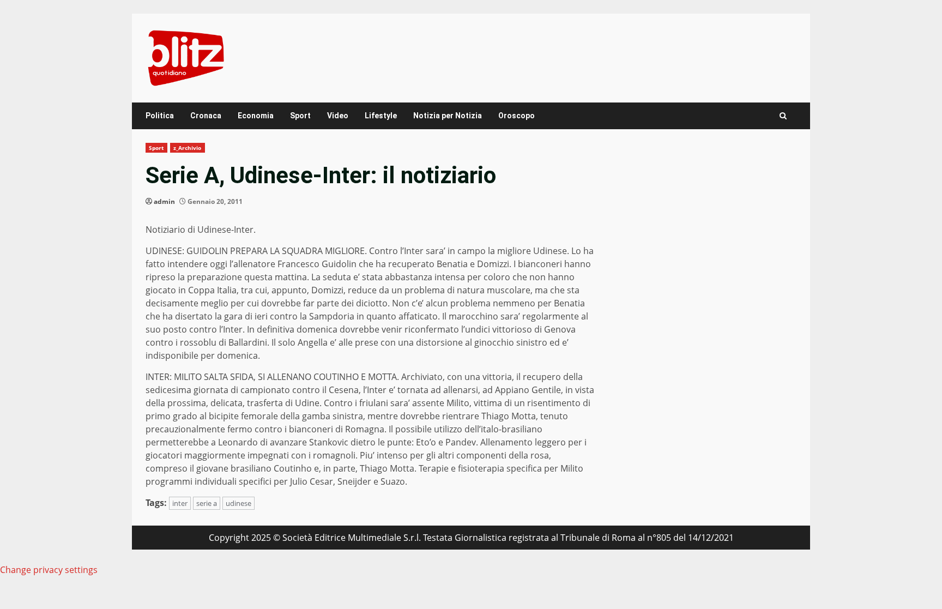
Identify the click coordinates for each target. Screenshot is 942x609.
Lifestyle (381, 115)
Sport (300, 115)
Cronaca (205, 115)
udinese (238, 503)
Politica (160, 115)
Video (337, 115)
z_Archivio (187, 148)
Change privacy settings (49, 570)
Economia (256, 115)
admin (164, 201)
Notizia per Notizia (447, 115)
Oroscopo (516, 115)
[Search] (783, 115)
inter (180, 503)
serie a (206, 503)
